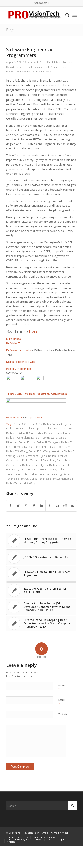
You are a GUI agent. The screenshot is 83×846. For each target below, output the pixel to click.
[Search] (65, 15)
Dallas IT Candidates (30, 433)
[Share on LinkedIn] (42, 505)
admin (48, 71)
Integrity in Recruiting (19, 368)
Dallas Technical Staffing (20, 483)
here (33, 331)
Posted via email (14, 417)
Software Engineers (27, 71)
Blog (10, 29)
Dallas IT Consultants (57, 433)
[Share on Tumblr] (49, 505)
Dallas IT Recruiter (35, 446)
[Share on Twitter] (18, 505)
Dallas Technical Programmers (37, 469)
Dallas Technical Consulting (38, 460)
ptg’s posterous (35, 417)
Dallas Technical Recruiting (46, 474)
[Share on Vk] (57, 505)
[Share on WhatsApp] (26, 505)
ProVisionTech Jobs (18, 350)
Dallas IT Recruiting (58, 446)
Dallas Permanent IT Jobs (31, 456)
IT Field (25, 66)
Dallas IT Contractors (44, 437)
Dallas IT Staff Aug (17, 451)
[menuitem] (65, 15)
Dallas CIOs (35, 424)
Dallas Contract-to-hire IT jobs (24, 428)
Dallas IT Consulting (18, 437)
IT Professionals (38, 66)
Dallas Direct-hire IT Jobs (59, 428)
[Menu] (74, 15)
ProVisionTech (15, 343)
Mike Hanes (13, 338)
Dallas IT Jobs (27, 442)
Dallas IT (11, 433)
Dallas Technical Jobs (35, 465)
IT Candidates (52, 62)
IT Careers (66, 62)
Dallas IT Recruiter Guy (20, 361)
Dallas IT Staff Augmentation (46, 451)
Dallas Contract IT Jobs (57, 424)
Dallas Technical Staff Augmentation (51, 478)
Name (61, 687)
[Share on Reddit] (65, 505)
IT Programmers (57, 66)
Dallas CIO (20, 424)
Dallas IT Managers (48, 442)
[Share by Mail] (73, 505)
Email (61, 701)
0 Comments (32, 62)
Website (63, 714)
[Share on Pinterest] (34, 505)
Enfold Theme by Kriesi (54, 832)
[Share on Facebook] (10, 505)
